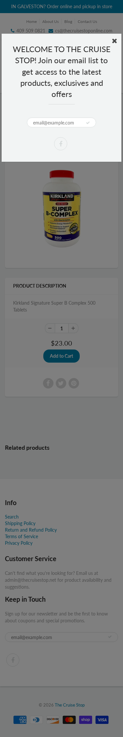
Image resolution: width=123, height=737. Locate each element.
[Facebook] (60, 143)
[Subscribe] (88, 123)
